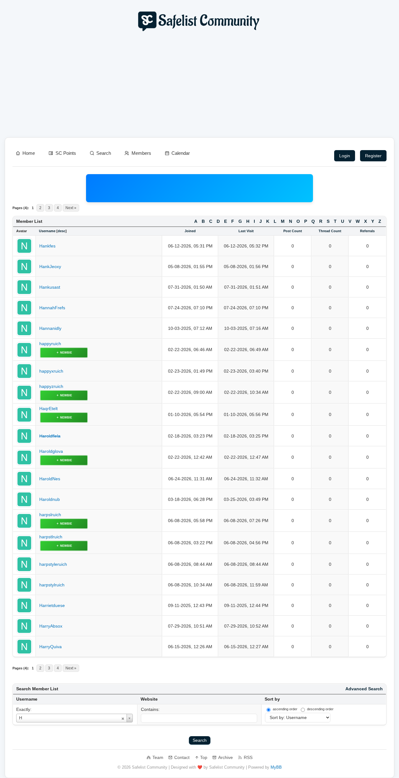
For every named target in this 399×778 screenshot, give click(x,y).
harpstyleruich (53, 564)
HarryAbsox (50, 626)
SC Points (65, 153)
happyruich (50, 343)
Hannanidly (50, 328)
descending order (320, 709)
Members (141, 153)
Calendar (180, 153)
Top (203, 757)
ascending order (285, 709)
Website (149, 699)
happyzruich (51, 386)
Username (26, 699)
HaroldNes (49, 479)
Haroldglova (51, 451)
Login (344, 155)
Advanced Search (364, 689)
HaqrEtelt (48, 408)
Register (373, 155)
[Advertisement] (199, 86)
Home (28, 153)
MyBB (276, 767)
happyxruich (51, 371)
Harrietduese (52, 605)
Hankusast (49, 287)
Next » (70, 208)
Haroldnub (49, 499)
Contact (182, 757)
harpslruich (50, 514)
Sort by (272, 699)
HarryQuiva (50, 646)
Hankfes (47, 246)
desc (61, 231)
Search (103, 153)
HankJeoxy (50, 266)
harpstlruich (50, 537)
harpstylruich (52, 585)
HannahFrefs (52, 308)
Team (157, 757)
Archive (225, 757)
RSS (248, 757)
